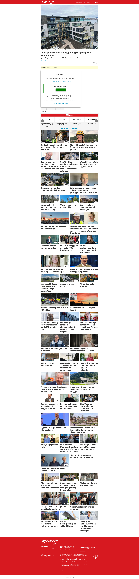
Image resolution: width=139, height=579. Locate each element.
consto (58, 109)
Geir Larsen (90, 548)
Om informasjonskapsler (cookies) (66, 569)
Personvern (62, 570)
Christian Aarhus (70, 547)
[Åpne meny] (96, 2)
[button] (42, 120)
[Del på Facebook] (94, 63)
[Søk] (93, 2)
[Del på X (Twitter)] (96, 63)
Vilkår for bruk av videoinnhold (66, 567)
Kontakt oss (74, 100)
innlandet (53, 109)
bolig (48, 109)
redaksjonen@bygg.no (68, 549)
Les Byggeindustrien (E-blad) (80, 2)
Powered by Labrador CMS (69, 577)
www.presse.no (82, 559)
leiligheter (43, 109)
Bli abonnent (60, 89)
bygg (62, 109)
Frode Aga (72, 546)
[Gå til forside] (48, 2)
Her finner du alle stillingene (69, 128)
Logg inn (88, 2)
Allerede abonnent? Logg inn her (60, 81)
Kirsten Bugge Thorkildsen (89, 547)
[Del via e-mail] (97, 63)
